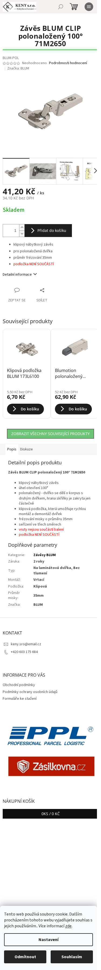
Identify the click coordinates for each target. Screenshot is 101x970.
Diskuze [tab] (26, 449)
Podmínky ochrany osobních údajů (30, 692)
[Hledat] (60, 6)
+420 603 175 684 (24, 652)
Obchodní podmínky (19, 685)
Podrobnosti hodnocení (68, 63)
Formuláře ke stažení (20, 698)
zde (68, 926)
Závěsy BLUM (44, 555)
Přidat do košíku (51, 230)
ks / (50, 813)
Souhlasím (71, 957)
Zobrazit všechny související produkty (50, 433)
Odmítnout (25, 957)
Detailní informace (17, 274)
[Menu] (88, 6)
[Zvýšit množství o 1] (22, 227)
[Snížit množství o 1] (22, 234)
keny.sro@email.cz (26, 644)
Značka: (18, 68)
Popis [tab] (11, 449)
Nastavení (48, 940)
